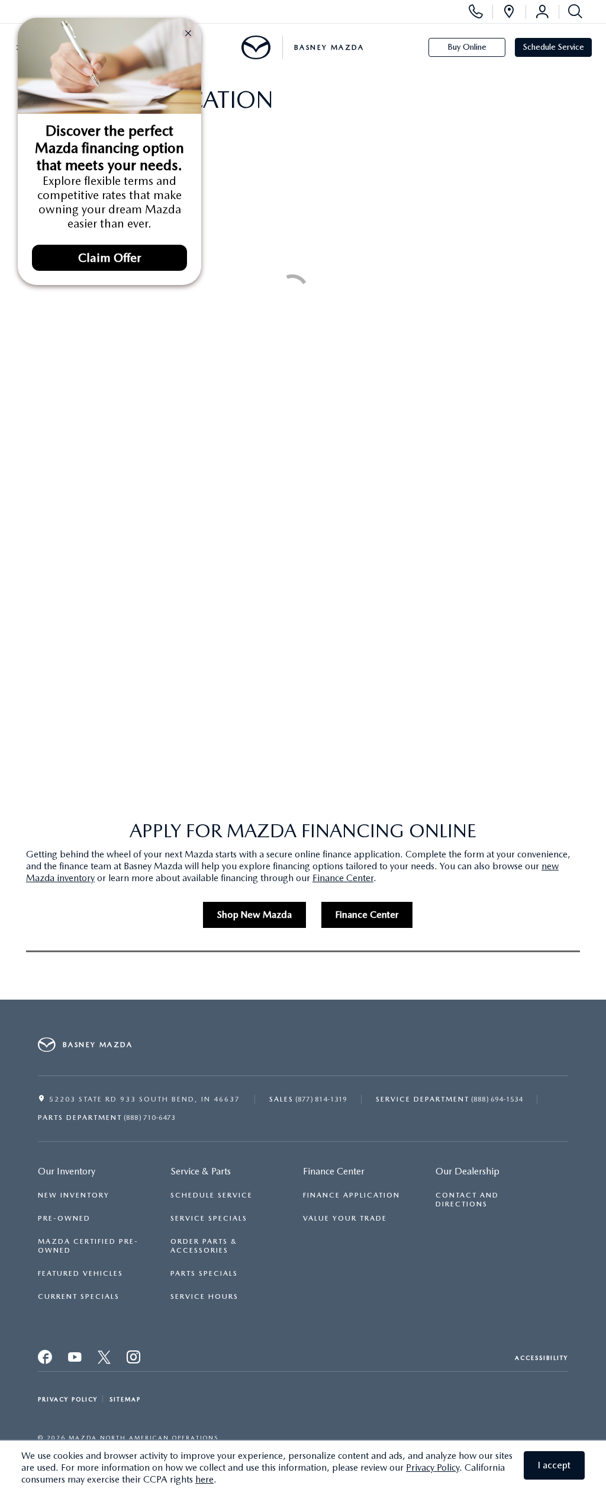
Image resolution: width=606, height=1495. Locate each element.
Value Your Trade (345, 1218)
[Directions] (509, 12)
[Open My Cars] (542, 11)
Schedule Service (553, 47)
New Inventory (73, 1195)
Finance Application (351, 1195)
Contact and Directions (467, 1199)
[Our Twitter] (75, 1360)
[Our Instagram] (134, 1360)
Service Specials (208, 1218)
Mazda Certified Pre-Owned (88, 1245)
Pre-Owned (64, 1218)
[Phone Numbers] (475, 11)
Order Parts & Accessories (203, 1245)
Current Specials (79, 1296)
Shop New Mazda (254, 914)
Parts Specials (204, 1273)
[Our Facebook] (45, 1360)
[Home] (255, 47)
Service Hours (204, 1296)
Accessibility (541, 1357)
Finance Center (342, 877)
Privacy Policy (432, 1467)
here (204, 1479)
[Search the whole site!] (573, 12)
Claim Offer (109, 258)
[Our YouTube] (104, 1360)
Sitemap (125, 1399)
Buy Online (466, 47)
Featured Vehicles (80, 1273)
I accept (554, 1465)
